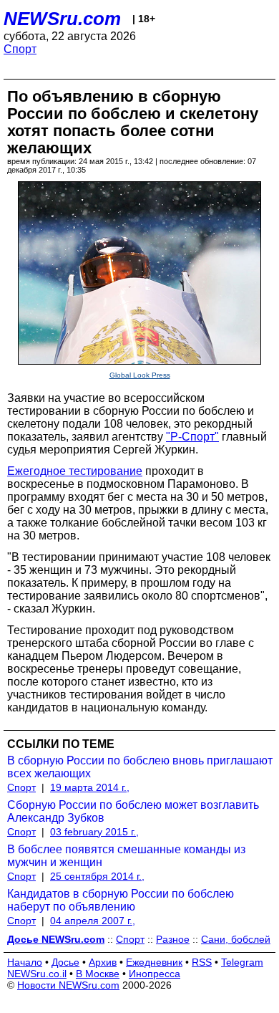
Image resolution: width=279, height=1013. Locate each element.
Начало (24, 962)
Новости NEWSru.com (68, 985)
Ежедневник (154, 962)
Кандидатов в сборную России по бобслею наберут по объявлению (120, 900)
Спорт (20, 49)
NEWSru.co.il (37, 973)
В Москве (97, 973)
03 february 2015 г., (94, 831)
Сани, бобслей (235, 939)
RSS (202, 962)
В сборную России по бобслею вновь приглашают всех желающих (140, 766)
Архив (103, 962)
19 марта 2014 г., (89, 787)
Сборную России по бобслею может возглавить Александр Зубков (133, 811)
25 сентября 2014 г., (97, 876)
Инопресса (154, 973)
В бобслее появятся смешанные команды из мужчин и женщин (126, 855)
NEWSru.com (62, 18)
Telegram (242, 962)
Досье (65, 962)
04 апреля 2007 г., (92, 920)
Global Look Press (139, 375)
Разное (173, 939)
